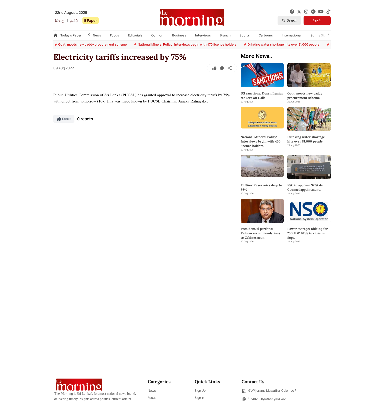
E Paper (90, 20)
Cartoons (266, 35)
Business (179, 35)
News (97, 35)
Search (291, 20)
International (292, 35)
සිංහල (59, 20)
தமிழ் (74, 20)
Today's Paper (70, 35)
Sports (245, 35)
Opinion (157, 35)
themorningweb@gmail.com (268, 398)
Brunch (225, 35)
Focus (114, 35)
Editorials (135, 35)
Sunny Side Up (321, 35)
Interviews (203, 35)
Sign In (317, 20)
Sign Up (200, 390)
